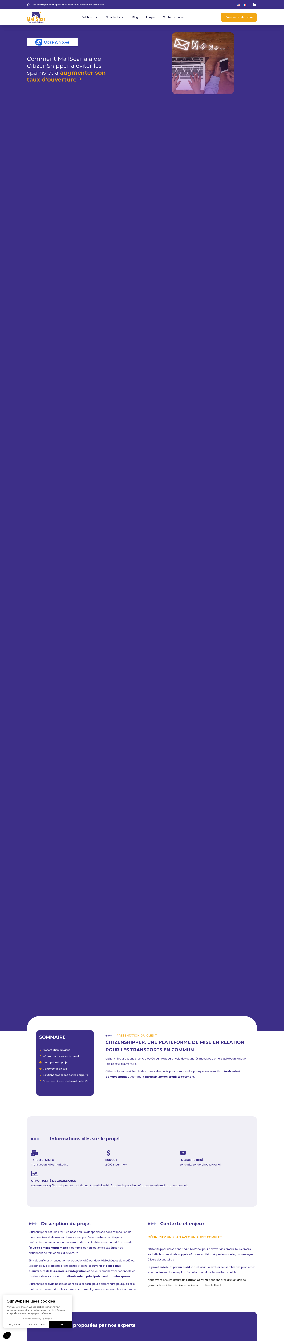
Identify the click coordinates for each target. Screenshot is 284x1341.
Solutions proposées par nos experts (65, 1075)
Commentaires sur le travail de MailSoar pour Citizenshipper (67, 1081)
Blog (135, 17)
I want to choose (37, 1324)
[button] (7, 1335)
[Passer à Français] (245, 4)
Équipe (150, 17)
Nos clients (113, 17)
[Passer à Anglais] (239, 4)
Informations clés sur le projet (61, 1056)
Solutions (87, 17)
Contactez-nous (173, 17)
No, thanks (14, 1324)
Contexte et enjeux (55, 1068)
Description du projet (56, 1062)
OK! (61, 1324)
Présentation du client (56, 1050)
